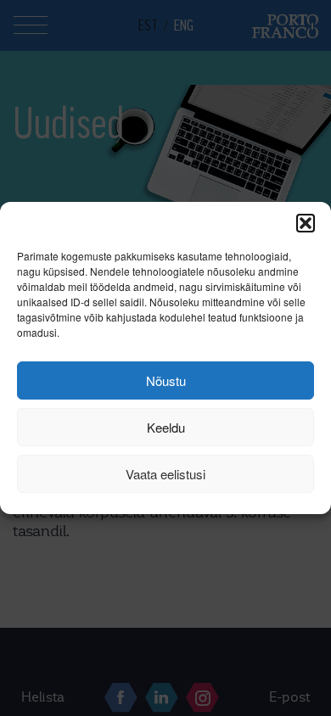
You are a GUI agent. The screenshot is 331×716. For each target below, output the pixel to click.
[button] (305, 223)
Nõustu (166, 380)
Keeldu (166, 427)
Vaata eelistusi (165, 474)
